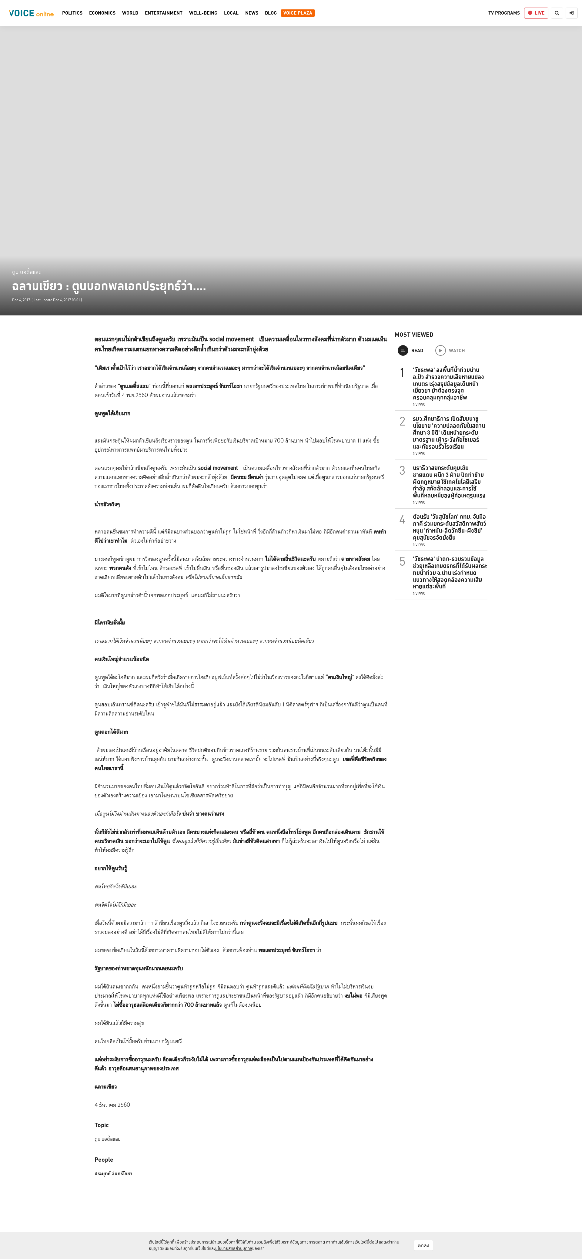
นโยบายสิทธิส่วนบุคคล (233, 1248)
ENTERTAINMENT (163, 13)
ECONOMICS (102, 13)
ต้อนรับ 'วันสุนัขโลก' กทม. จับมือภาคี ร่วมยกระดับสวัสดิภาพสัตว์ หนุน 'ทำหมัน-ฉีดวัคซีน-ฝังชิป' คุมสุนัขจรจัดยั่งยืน (449, 527)
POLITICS (72, 13)
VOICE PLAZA (297, 13)
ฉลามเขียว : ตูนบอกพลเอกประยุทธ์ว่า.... (109, 286)
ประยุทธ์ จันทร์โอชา (113, 1173)
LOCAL (231, 13)
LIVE (539, 13)
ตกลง (423, 1245)
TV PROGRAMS (504, 13)
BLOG (271, 13)
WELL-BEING (203, 13)
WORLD (130, 13)
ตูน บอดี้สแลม (27, 272)
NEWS (251, 13)
